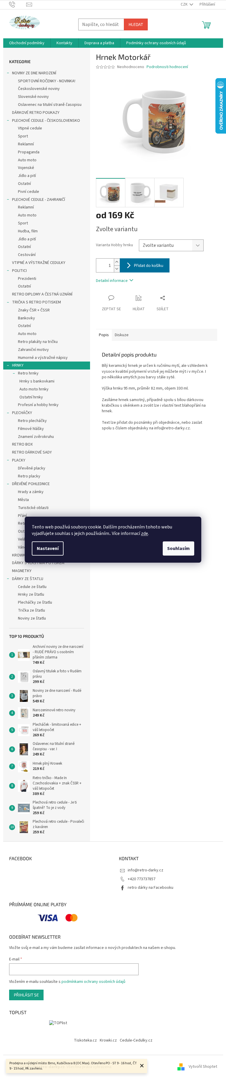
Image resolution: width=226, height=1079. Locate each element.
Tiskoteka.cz (85, 1040)
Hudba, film (28, 231)
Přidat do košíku (148, 265)
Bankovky (26, 318)
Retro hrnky (28, 373)
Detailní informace (112, 281)
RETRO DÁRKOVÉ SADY (32, 452)
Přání (22, 516)
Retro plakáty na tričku (38, 342)
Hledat (136, 24)
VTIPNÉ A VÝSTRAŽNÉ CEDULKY (38, 263)
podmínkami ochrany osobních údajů (93, 982)
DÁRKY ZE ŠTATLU (27, 579)
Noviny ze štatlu (32, 618)
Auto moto (27, 160)
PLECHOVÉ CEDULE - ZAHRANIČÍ (38, 200)
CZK (184, 4)
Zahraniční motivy (33, 350)
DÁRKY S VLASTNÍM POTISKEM (38, 563)
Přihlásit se (26, 994)
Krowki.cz (108, 1040)
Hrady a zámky (31, 492)
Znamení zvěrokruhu (36, 437)
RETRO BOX (22, 444)
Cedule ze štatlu (32, 587)
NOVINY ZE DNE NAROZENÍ (34, 73)
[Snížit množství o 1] (117, 268)
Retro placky (29, 476)
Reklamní (26, 144)
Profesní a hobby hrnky (38, 405)
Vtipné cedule (30, 128)
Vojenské (26, 168)
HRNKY (18, 365)
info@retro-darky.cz (145, 870)
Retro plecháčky (32, 421)
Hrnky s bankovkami (36, 381)
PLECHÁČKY (22, 413)
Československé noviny (39, 89)
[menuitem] (26, 43)
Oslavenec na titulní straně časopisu (50, 105)
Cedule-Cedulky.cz (136, 1040)
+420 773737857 (141, 879)
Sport (23, 136)
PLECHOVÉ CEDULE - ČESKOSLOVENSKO (46, 121)
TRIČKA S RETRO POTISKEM (36, 302)
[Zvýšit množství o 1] (117, 262)
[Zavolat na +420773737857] (17, 4)
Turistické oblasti (33, 508)
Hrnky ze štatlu (31, 594)
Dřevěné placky (31, 468)
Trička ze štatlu (31, 610)
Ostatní (24, 184)
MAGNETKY (21, 571)
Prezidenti (27, 279)
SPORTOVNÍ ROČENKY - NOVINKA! (46, 81)
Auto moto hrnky (34, 389)
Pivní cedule (28, 192)
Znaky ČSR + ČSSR (34, 310)
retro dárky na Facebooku (150, 888)
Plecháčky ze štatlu (35, 602)
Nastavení (48, 548)
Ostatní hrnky (31, 397)
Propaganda (28, 152)
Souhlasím (178, 548)
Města (23, 500)
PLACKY (18, 460)
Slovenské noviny (33, 97)
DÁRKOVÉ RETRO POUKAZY (35, 113)
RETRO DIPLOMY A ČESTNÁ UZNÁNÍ (42, 294)
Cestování (27, 255)
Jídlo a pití (27, 176)
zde (144, 533)
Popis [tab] (104, 335)
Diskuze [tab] (122, 335)
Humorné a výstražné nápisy (43, 358)
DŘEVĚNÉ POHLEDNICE (31, 484)
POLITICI (19, 271)
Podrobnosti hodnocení (167, 67)
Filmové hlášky (31, 429)
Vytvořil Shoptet (203, 1067)
